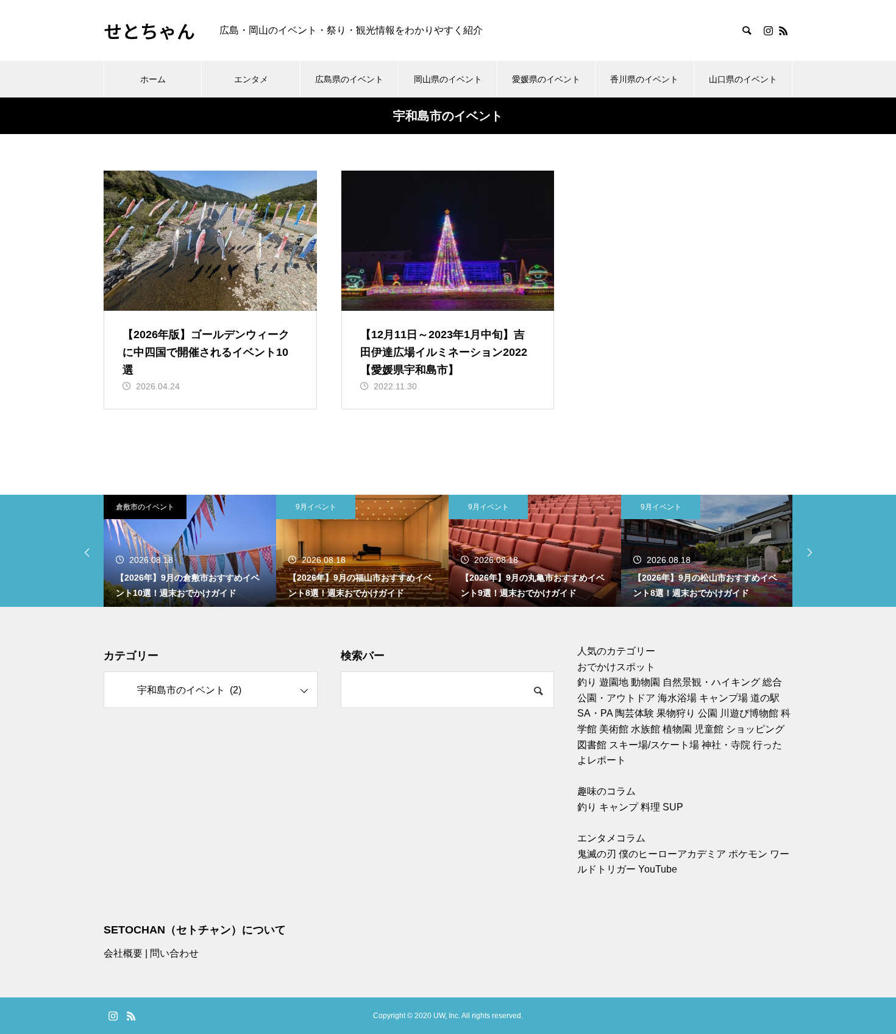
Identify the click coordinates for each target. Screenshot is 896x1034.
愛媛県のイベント (546, 79)
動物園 (645, 682)
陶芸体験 (634, 713)
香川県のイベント (644, 79)
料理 (650, 807)
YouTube (657, 869)
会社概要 (123, 953)
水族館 (645, 729)
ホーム (153, 79)
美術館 (613, 729)
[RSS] (783, 30)
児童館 (709, 729)
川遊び (734, 713)
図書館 (591, 745)
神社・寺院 (726, 745)
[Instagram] (768, 30)
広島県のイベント (349, 79)
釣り (587, 682)
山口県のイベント (743, 79)
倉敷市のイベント (145, 507)
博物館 (763, 713)
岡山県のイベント (448, 79)
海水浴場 (677, 698)
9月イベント (316, 507)
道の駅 (765, 698)
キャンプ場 (723, 698)
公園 (707, 713)
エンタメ (251, 79)
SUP (673, 807)
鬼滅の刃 (596, 854)
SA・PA (595, 713)
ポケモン (747, 854)
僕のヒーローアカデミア (672, 854)
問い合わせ (174, 953)
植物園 (677, 729)
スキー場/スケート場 (654, 745)
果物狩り (675, 713)
